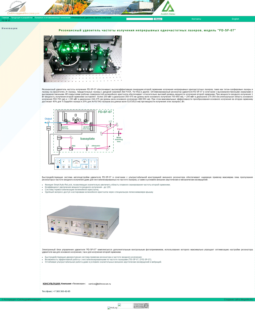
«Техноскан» (78, 284)
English (235, 19)
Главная (5, 18)
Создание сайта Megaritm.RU (238, 299)
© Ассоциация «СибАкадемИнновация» (21, 299)
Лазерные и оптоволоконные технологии (52, 18)
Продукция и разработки (21, 18)
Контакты (196, 19)
